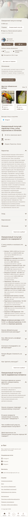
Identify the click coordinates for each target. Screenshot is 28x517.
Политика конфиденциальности (10, 499)
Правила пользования (7, 502)
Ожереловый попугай (15, 27)
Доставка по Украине (9, 61)
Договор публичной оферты (9, 504)
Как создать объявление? (8, 486)
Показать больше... (8, 80)
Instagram (6, 458)
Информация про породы (8, 492)
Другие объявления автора (9, 87)
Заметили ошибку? (19, 232)
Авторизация (5, 496)
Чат (22, 44)
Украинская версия (6, 481)
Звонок (8, 44)
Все (23, 87)
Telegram (7, 120)
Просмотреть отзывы (19, 51)
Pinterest (5, 461)
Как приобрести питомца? (9, 489)
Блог (2, 483)
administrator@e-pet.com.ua (11, 472)
